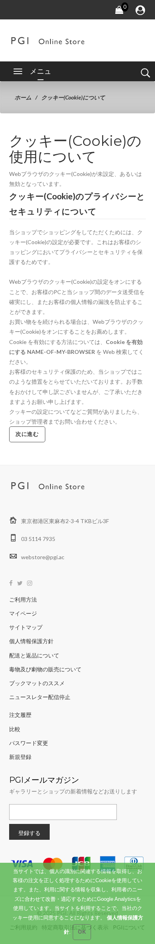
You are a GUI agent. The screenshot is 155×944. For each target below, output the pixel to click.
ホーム (23, 97)
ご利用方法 (23, 599)
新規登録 (20, 756)
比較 (14, 729)
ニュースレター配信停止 (39, 697)
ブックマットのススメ (37, 683)
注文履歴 (20, 714)
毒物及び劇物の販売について (45, 669)
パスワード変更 (28, 743)
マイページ (23, 613)
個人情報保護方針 (31, 641)
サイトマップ (26, 627)
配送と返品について (34, 655)
